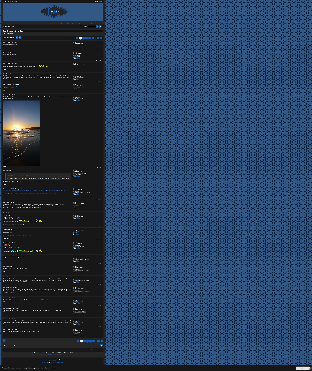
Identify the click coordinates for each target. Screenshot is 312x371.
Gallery (80, 24)
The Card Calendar (79, 216)
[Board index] (54, 12)
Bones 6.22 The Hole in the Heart (82, 259)
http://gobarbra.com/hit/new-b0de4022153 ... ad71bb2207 (17, 235)
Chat (91, 24)
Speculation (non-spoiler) (81, 312)
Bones (77, 191)
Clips (73, 24)
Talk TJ (77, 215)
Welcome (78, 87)
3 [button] (86, 38)
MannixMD (58, 359)
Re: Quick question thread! (11, 84)
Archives (78, 55)
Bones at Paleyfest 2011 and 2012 (82, 206)
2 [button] (83, 38)
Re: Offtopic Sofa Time (10, 42)
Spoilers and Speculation (81, 173)
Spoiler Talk (78, 174)
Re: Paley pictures (8, 202)
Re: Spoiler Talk (7, 170)
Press (86, 24)
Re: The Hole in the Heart (10, 287)
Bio (68, 24)
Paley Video (6, 277)
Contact (98, 24)
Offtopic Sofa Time (80, 98)
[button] (77, 38)
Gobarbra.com (79, 232)
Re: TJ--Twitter (7, 53)
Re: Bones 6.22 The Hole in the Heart (14, 256)
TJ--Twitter (78, 56)
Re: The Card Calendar (9, 213)
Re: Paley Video (7, 266)
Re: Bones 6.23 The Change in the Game (15, 189)
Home (63, 24)
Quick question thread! (80, 88)
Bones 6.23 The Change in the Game (83, 192)
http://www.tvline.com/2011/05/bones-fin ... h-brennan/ (18, 175)
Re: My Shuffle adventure (10, 74)
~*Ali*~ (76, 42)
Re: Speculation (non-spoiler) (11, 308)
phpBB (48, 362)
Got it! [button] (303, 368)
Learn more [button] (52, 368)
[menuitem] (11, 1)
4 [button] (90, 341)
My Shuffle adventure (80, 77)
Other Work (78, 76)
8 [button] (98, 341)
